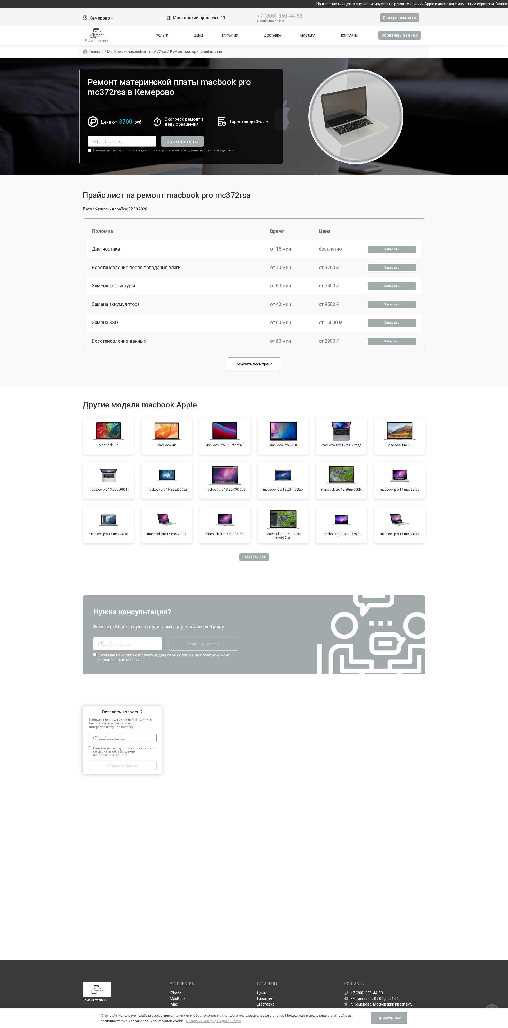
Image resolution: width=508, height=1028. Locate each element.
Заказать (392, 249)
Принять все (389, 1018)
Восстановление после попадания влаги (136, 267)
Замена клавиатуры (113, 285)
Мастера (307, 35)
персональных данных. (216, 150)
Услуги (162, 35)
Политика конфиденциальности (213, 1021)
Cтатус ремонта (399, 18)
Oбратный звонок (399, 35)
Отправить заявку (182, 141)
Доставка (272, 35)
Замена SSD (105, 322)
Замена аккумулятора (116, 304)
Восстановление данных (119, 341)
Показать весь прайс (254, 364)
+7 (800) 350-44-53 (279, 15)
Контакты (349, 35)
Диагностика (106, 249)
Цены (198, 35)
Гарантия (230, 35)
